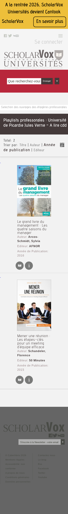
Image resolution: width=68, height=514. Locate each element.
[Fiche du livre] (29, 269)
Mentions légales (14, 460)
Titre (23, 145)
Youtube (42, 477)
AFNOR (34, 246)
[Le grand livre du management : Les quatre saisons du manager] (34, 191)
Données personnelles (18, 482)
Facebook (43, 468)
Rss (40, 464)
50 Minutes (37, 360)
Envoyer (47, 81)
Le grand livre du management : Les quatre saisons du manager (32, 227)
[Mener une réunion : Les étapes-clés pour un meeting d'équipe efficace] (34, 305)
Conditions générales (17, 477)
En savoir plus (49, 21)
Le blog (42, 460)
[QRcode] (62, 146)
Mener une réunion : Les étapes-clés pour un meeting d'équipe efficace (33, 341)
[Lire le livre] (19, 269)
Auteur (35, 145)
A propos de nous (15, 473)
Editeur (39, 150)
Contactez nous (46, 455)
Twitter (41, 473)
